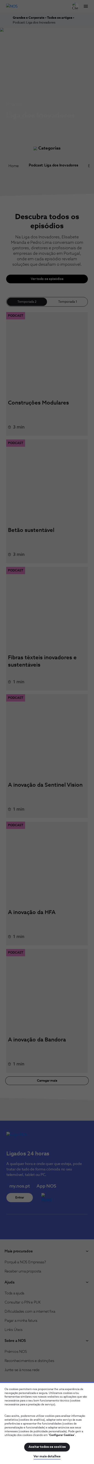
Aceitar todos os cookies (47, 1446)
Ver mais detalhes (47, 1456)
